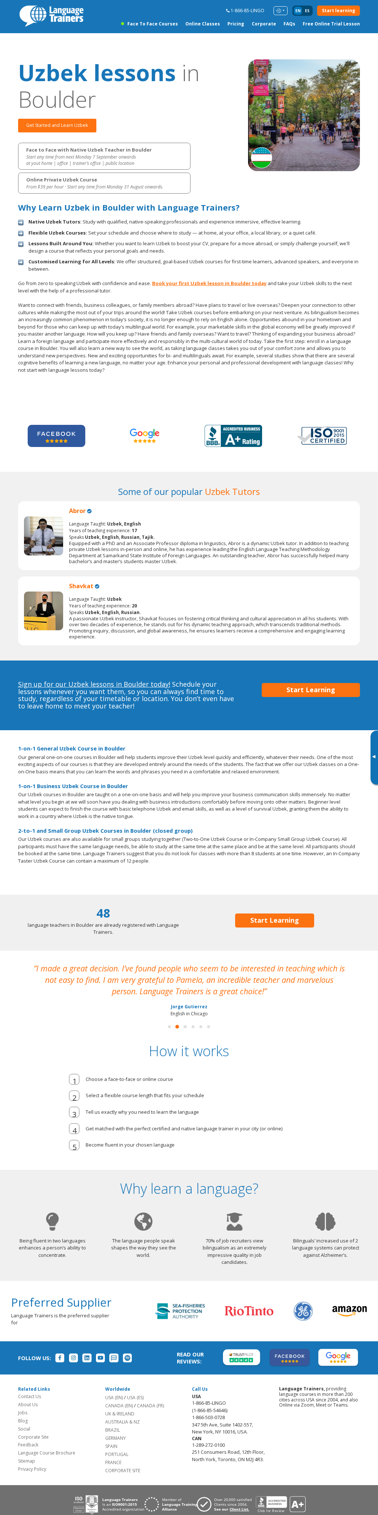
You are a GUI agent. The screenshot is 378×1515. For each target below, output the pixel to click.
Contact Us (29, 1396)
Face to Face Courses (152, 24)
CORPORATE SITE (122, 1470)
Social (24, 1429)
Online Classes (202, 24)
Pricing (235, 24)
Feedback (28, 1445)
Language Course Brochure (46, 1453)
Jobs (22, 1413)
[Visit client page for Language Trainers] (226, 1504)
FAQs (289, 24)
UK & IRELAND (119, 1414)
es (307, 10)
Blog (23, 1421)
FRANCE (113, 1462)
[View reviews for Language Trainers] (280, 1504)
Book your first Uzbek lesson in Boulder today (209, 283)
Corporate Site (33, 1437)
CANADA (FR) (150, 1406)
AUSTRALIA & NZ (122, 1422)
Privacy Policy (32, 1469)
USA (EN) (114, 1397)
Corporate (264, 24)
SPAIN (111, 1446)
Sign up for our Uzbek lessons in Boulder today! (94, 684)
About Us (28, 1404)
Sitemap (26, 1461)
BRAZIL (112, 1430)
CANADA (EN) (119, 1406)
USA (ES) (135, 1397)
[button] (169, 1026)
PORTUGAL (116, 1454)
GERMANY (115, 1438)
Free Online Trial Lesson (331, 24)
